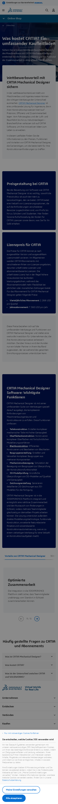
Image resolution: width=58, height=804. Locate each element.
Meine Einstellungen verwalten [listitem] (21, 790)
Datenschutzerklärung (11, 780)
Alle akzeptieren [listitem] (14, 798)
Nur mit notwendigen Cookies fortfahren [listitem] (21, 733)
